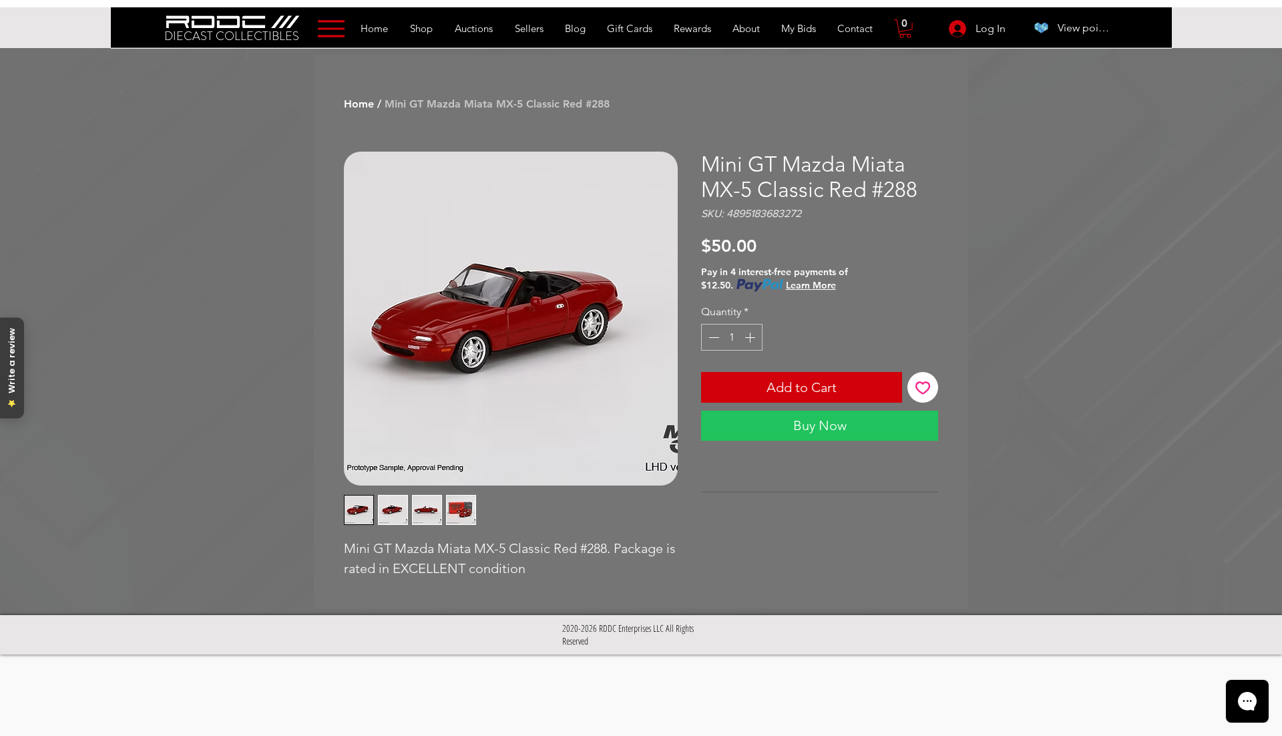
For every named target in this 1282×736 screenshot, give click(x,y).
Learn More (811, 285)
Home (359, 104)
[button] (905, 28)
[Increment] (751, 337)
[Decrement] (712, 337)
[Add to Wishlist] (922, 387)
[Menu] (330, 28)
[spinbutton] (732, 337)
